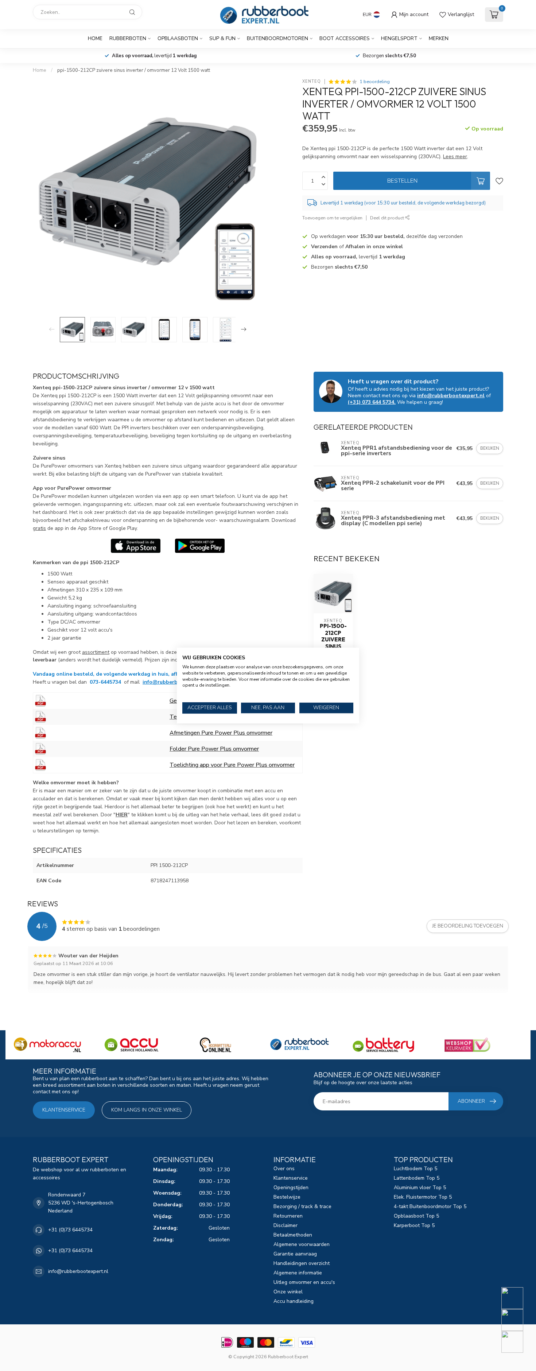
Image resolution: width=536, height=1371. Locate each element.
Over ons (284, 1168)
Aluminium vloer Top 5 (420, 1187)
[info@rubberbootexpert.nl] (516, 1320)
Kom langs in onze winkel (146, 1109)
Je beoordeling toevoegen (467, 926)
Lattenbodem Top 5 (416, 1178)
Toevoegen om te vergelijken (332, 218)
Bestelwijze (286, 1197)
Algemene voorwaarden (301, 1244)
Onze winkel (288, 1291)
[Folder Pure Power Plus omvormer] (40, 749)
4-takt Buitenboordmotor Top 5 (430, 1206)
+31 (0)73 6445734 (70, 1229)
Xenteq (311, 81)
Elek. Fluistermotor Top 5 (423, 1197)
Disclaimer (285, 1225)
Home (95, 38)
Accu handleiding (293, 1301)
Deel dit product (387, 218)
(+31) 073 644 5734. (372, 402)
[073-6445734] (516, 1298)
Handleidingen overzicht (301, 1263)
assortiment (95, 652)
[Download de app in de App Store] (135, 545)
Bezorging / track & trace (302, 1206)
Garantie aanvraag (295, 1253)
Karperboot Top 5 (414, 1225)
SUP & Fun (222, 38)
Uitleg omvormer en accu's (304, 1282)
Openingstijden (290, 1187)
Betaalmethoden (292, 1234)
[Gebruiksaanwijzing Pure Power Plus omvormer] (40, 700)
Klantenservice (63, 1109)
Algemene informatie (297, 1272)
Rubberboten (127, 38)
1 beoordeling (375, 81)
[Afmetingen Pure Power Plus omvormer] (40, 733)
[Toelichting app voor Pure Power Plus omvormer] (40, 765)
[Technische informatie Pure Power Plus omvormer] (40, 716)
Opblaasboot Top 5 (416, 1215)
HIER (122, 814)
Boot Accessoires (344, 38)
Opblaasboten (178, 38)
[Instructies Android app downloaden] (200, 545)
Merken (438, 38)
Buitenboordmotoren (277, 38)
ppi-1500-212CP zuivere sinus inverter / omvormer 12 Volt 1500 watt (133, 70)
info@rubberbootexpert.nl (176, 682)
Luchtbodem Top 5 (415, 1168)
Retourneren (288, 1215)
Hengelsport (399, 38)
